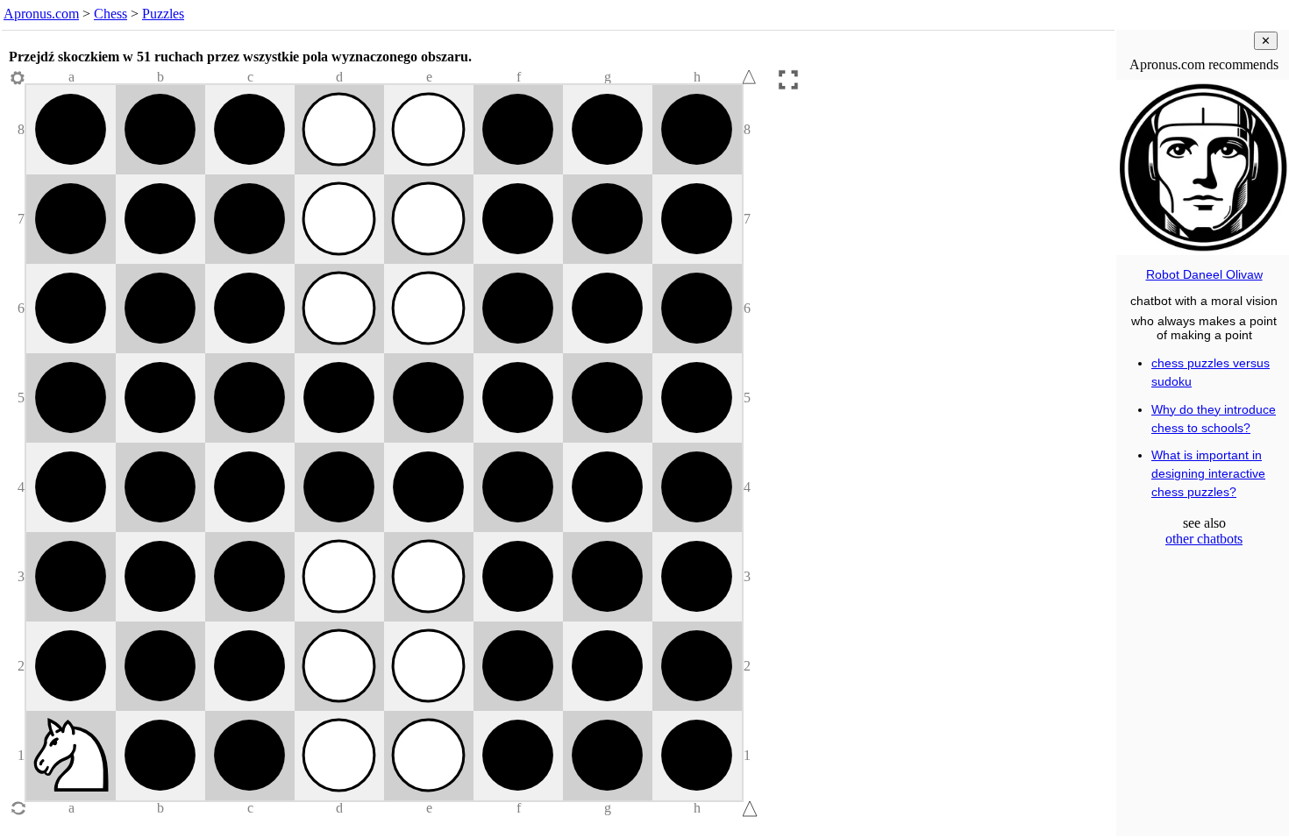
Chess (110, 13)
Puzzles (163, 13)
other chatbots (1204, 538)
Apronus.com (41, 13)
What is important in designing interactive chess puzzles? (1208, 473)
